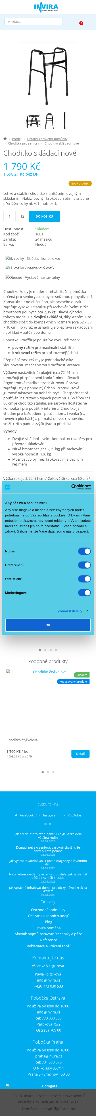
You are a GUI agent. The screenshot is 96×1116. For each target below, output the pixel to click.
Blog (48, 921)
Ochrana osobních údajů (48, 915)
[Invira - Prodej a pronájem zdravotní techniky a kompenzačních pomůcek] (4, 139)
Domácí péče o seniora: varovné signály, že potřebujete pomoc (48, 849)
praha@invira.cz (48, 1056)
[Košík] (79, 21)
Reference (48, 940)
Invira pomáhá (48, 927)
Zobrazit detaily (70, 611)
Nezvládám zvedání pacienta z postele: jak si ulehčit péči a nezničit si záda (48, 876)
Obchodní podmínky (48, 909)
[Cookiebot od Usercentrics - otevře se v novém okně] (71, 487)
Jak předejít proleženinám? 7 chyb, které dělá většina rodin (48, 835)
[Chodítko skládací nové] (48, 74)
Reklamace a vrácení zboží (48, 946)
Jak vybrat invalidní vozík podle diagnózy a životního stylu (48, 862)
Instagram (50, 815)
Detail (80, 753)
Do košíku (44, 216)
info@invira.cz (48, 980)
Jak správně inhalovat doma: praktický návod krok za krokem (48, 889)
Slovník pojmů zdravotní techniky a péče (48, 933)
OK (48, 625)
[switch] (84, 565)
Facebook (26, 815)
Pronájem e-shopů (48, 1108)
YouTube (74, 815)
